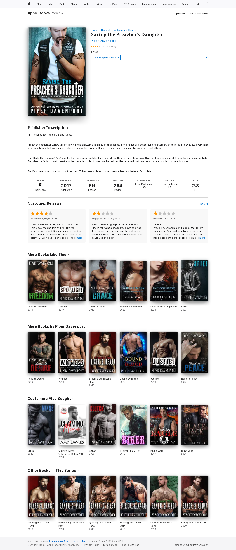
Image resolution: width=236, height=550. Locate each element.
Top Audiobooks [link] (199, 13)
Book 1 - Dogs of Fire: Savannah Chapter (114, 30)
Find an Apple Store (59, 541)
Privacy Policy (91, 545)
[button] (198, 4)
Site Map (134, 545)
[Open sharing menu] (207, 57)
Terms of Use (110, 545)
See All (204, 204)
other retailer (81, 541)
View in (104, 57)
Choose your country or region (191, 545)
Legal (124, 545)
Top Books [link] (179, 13)
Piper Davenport (103, 41)
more (80, 237)
